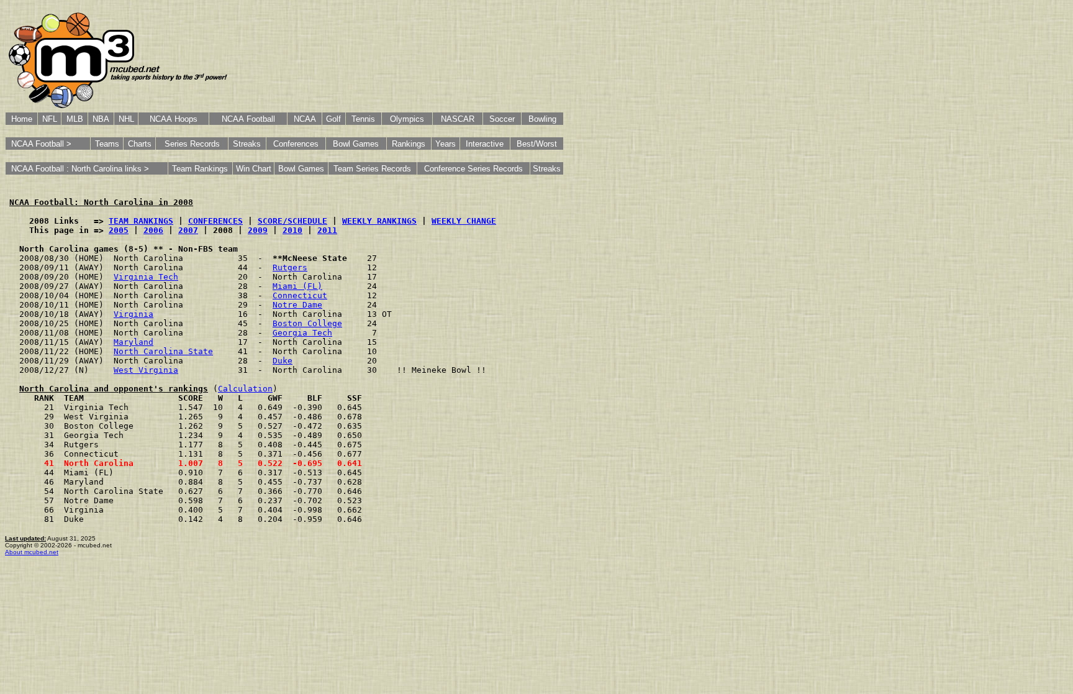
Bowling (542, 119)
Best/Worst (537, 143)
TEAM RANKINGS (141, 221)
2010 (292, 230)
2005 (119, 230)
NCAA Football (248, 119)
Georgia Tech (302, 332)
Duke (282, 360)
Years (445, 143)
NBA (101, 119)
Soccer (502, 119)
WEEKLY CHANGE (464, 221)
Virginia (133, 314)
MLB (74, 119)
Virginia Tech (146, 276)
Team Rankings (200, 168)
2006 (153, 230)
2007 (188, 230)
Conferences (296, 143)
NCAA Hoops (173, 119)
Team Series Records (372, 168)
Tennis (363, 119)
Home (21, 119)
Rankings (408, 143)
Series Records (192, 143)
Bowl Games (356, 143)
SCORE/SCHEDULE (292, 221)
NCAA (305, 119)
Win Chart (253, 168)
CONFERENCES (215, 221)
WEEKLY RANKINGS (379, 221)
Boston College (307, 323)
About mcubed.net (31, 552)
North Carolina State (163, 351)
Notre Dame (297, 304)
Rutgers (290, 267)
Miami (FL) (297, 286)
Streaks (247, 143)
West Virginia (146, 370)
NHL (126, 119)
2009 (258, 230)
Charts (140, 143)
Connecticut (300, 295)
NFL (49, 119)
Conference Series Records (473, 168)
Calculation (245, 388)
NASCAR (457, 119)
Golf (333, 119)
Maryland (133, 342)
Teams (107, 143)
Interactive (485, 143)
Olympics (407, 119)
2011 (327, 230)
